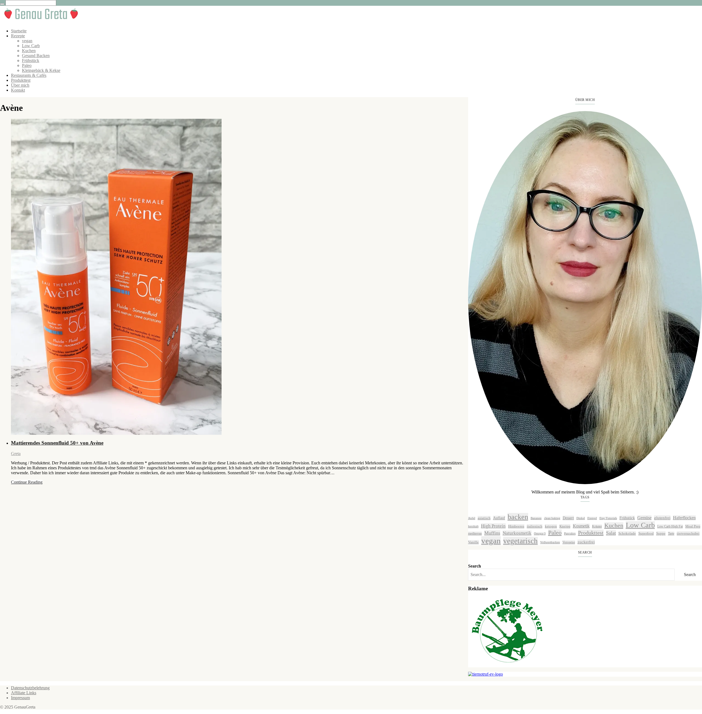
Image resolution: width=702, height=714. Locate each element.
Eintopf (592, 518)
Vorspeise (568, 542)
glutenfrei (662, 517)
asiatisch (484, 518)
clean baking (552, 518)
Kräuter (597, 526)
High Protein (493, 526)
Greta (16, 453)
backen (518, 517)
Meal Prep (692, 526)
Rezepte (18, 35)
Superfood (646, 533)
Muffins (492, 533)
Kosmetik (581, 526)
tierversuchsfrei (688, 533)
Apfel (471, 518)
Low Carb (31, 45)
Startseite (19, 31)
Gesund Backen (36, 55)
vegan (27, 40)
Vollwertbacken (550, 542)
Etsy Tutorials (608, 518)
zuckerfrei (586, 542)
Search (474, 566)
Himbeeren (516, 526)
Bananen (536, 518)
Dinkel (580, 518)
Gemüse (644, 517)
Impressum (20, 697)
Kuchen (29, 50)
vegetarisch (520, 541)
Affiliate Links (23, 692)
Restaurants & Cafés (28, 75)
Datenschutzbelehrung (30, 687)
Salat (611, 533)
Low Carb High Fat (670, 526)
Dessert (568, 518)
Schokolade (627, 533)
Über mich (20, 85)
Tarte (671, 533)
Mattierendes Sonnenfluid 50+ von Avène (57, 443)
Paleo (27, 65)
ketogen (551, 526)
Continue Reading (27, 482)
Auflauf (499, 518)
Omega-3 (540, 533)
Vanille (473, 542)
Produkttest (20, 80)
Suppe (661, 533)
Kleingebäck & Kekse (41, 70)
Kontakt (18, 90)
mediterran (475, 533)
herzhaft (473, 526)
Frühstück (30, 60)
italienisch (534, 526)
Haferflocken (684, 517)
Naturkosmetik (517, 533)
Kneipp (564, 526)
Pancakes (570, 533)
